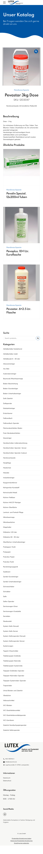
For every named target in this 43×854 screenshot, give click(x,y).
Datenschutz (7, 781)
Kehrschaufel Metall (10, 493)
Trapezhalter (7, 686)
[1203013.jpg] (21, 225)
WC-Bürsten (7, 705)
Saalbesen (6, 572)
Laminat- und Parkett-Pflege (13, 512)
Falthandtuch (7, 418)
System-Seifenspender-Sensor (14, 641)
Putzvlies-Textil (8, 562)
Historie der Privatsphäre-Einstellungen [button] (21, 841)
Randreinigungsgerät (10, 567)
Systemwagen (8, 646)
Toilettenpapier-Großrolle (12, 656)
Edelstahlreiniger (9, 408)
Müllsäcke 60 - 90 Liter (11, 537)
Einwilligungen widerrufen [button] (21, 843)
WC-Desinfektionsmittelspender (14, 715)
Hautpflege (7, 463)
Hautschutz (7, 468)
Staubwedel (7, 621)
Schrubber (6, 592)
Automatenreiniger (9, 374)
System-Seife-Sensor (10, 631)
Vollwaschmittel (8, 700)
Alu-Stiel (6, 369)
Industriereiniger (8, 478)
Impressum (6, 778)
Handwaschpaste (21, 90)
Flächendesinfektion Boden (12, 428)
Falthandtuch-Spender (11, 423)
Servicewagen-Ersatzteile (12, 611)
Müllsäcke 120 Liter (10, 532)
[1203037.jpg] (21, 283)
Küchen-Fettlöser (9, 497)
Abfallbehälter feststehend (12, 349)
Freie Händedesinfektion (11, 433)
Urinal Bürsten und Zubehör (13, 691)
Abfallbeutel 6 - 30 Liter (11, 359)
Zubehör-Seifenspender (11, 730)
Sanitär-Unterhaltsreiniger (12, 582)
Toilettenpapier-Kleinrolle (12, 661)
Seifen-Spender (8, 601)
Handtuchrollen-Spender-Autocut (15, 453)
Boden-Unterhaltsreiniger (12, 394)
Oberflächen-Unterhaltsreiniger (14, 542)
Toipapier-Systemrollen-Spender (14, 681)
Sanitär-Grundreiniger (10, 577)
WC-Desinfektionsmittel (11, 710)
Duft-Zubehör (8, 398)
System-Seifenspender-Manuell (14, 636)
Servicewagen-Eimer (10, 606)
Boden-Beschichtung (10, 384)
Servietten (6, 616)
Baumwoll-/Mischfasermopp (13, 379)
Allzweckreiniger (9, 364)
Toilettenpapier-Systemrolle (12, 666)
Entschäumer (7, 413)
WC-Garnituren (8, 720)
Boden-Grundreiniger (10, 388)
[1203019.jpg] (21, 167)
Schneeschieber (8, 587)
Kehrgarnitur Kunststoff (11, 488)
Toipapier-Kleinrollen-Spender (13, 676)
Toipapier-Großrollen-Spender (13, 671)
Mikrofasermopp (9, 517)
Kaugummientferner (10, 483)
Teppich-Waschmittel (10, 651)
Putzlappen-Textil (9, 547)
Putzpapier (7, 552)
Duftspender (7, 403)
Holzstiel (6, 473)
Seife (5, 596)
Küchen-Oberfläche (10, 507)
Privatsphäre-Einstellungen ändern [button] (21, 838)
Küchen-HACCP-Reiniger (12, 502)
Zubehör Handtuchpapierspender (14, 725)
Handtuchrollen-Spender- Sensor (14, 448)
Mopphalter (7, 527)
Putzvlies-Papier (9, 557)
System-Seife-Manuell (11, 626)
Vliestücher (7, 695)
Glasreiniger (7, 438)
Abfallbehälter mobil (10, 354)
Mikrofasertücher (9, 522)
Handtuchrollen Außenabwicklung (15, 443)
